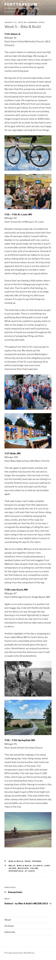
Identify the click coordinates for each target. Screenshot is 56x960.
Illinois (38, 866)
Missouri (23, 868)
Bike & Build (16, 861)
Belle (12, 866)
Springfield (16, 871)
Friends (37, 861)
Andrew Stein (36, 22)
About (7, 919)
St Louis (30, 871)
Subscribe (9, 932)
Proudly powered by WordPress (19, 952)
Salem (34, 868)
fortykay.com (20, 4)
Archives (9, 926)
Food (28, 861)
